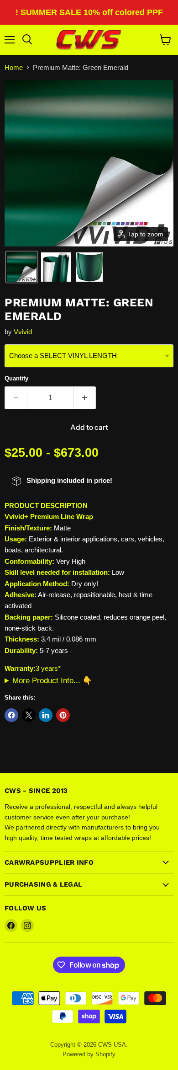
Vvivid (23, 332)
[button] (21, 267)
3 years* (48, 668)
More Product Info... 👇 (52, 680)
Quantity (16, 378)
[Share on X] (29, 715)
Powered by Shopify (89, 1054)
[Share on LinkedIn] (45, 715)
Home (14, 67)
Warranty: (20, 668)
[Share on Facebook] (11, 715)
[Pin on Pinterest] (63, 715)
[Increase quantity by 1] (85, 397)
